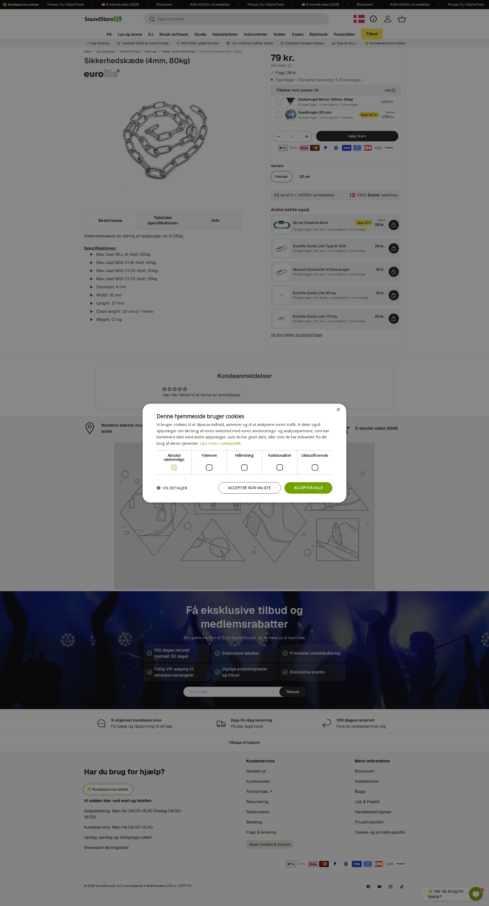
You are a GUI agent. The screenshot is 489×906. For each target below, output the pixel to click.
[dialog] (244, 452)
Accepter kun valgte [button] (249, 487)
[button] (172, 488)
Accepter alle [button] (308, 487)
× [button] (338, 409)
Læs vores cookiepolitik (220, 443)
